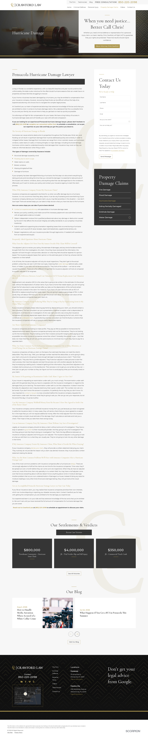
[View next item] (77, 634)
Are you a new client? (105, 119)
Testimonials (82, 2)
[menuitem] (115, 189)
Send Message (106, 156)
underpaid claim (27, 318)
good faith (28, 430)
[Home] (26, 5)
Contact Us (56, 691)
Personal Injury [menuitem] (93, 7)
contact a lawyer (30, 393)
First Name (103, 97)
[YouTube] (22, 682)
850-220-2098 (127, 2)
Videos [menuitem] (122, 7)
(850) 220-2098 (21, 124)
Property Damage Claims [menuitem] (109, 7)
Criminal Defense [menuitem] (80, 7)
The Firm (72, 2)
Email (101, 114)
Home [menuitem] (69, 7)
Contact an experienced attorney (25, 209)
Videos (54, 684)
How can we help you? (106, 125)
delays (73, 464)
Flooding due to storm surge (24, 159)
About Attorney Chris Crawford (107, 46)
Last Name (103, 102)
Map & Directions (77, 679)
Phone (101, 108)
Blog (91, 2)
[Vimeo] (30, 682)
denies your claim (37, 448)
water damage (63, 264)
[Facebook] (26, 682)
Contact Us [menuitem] (131, 7)
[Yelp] (34, 682)
